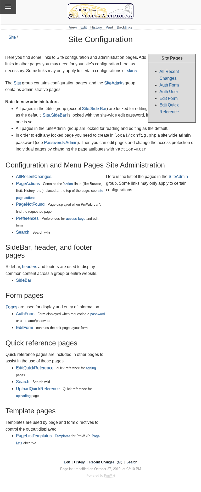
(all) (119, 462)
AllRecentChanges (33, 176)
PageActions (28, 183)
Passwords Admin (60, 142)
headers (29, 266)
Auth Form (169, 85)
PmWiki (109, 475)
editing (91, 368)
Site (12, 37)
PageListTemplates (34, 435)
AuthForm (25, 313)
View (73, 27)
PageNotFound (30, 204)
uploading (23, 396)
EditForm (24, 327)
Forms (11, 307)
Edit (83, 27)
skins (132, 70)
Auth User (168, 91)
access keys (75, 219)
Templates (62, 436)
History (96, 27)
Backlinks (124, 27)
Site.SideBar (54, 115)
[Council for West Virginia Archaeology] (100, 17)
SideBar (23, 280)
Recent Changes (101, 462)
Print (109, 27)
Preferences (27, 218)
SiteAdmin (114, 83)
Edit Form (168, 98)
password (97, 314)
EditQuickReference (34, 368)
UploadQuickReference (38, 388)
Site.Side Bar (94, 108)
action (68, 184)
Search (22, 232)
